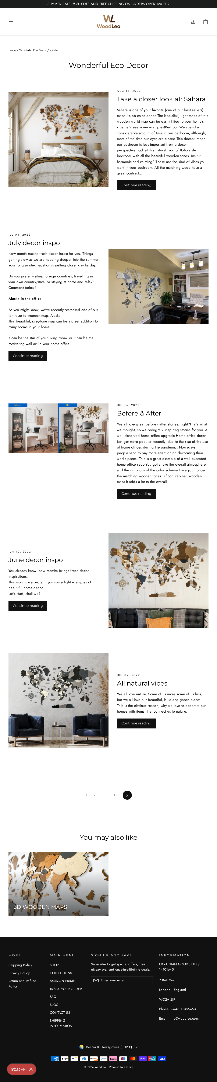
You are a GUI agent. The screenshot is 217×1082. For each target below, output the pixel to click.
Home (12, 50)
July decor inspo (34, 243)
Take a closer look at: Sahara (161, 99)
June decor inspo (35, 560)
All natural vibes (142, 683)
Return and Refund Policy (22, 983)
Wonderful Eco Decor (32, 50)
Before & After (139, 413)
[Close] (31, 1069)
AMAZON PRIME (62, 980)
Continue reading (136, 185)
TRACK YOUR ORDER (66, 988)
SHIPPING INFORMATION (61, 1023)
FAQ (53, 996)
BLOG (54, 1004)
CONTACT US (60, 1012)
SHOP (54, 965)
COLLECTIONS (61, 973)
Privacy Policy (19, 973)
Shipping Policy (20, 965)
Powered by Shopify (121, 1067)
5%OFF (18, 1069)
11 (115, 795)
